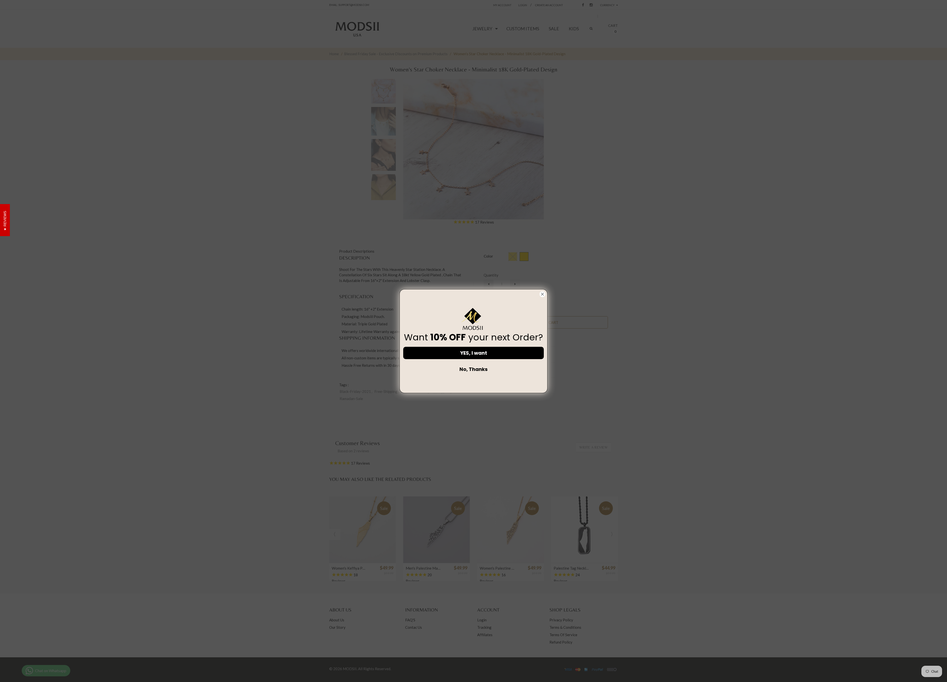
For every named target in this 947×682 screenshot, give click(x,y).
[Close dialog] (542, 294)
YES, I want (473, 353)
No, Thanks (473, 369)
